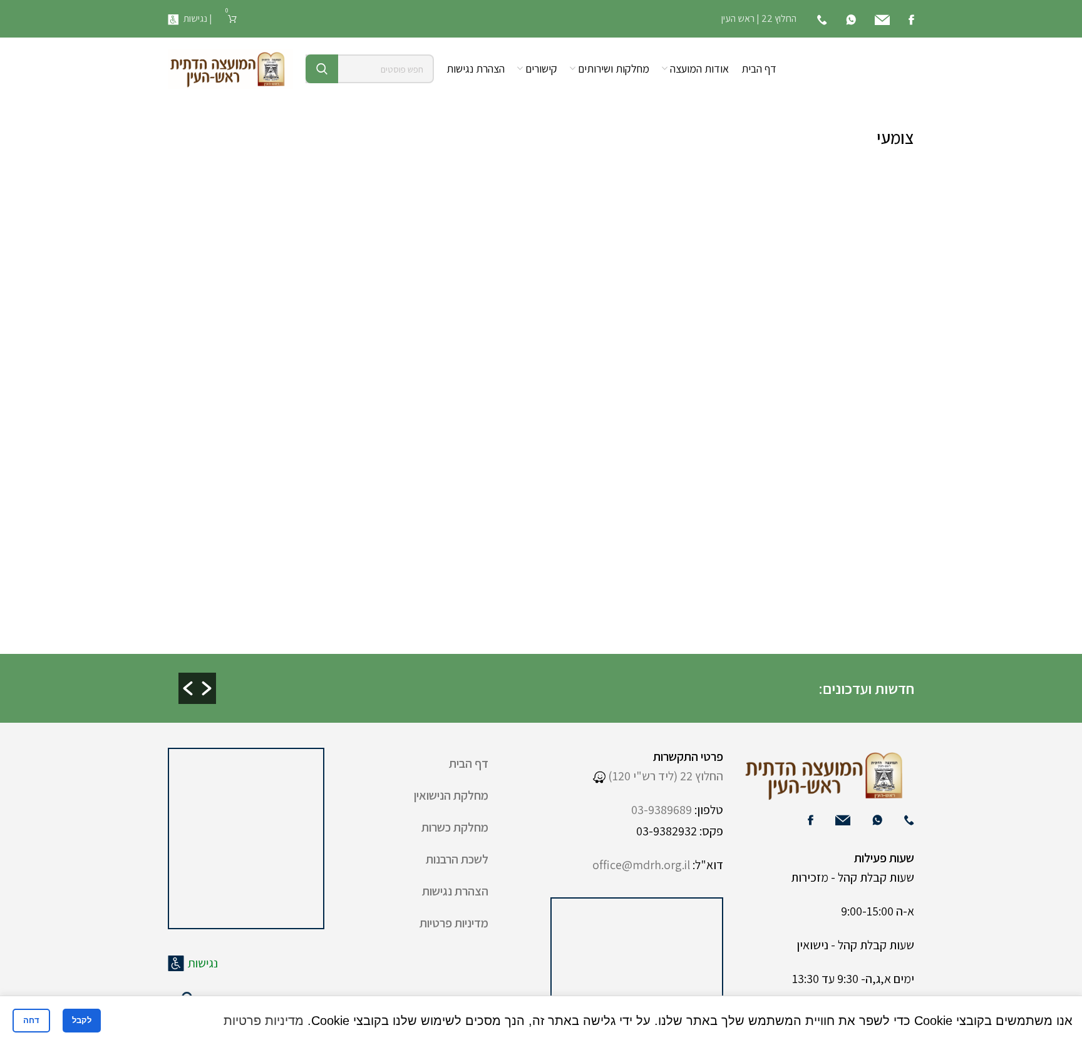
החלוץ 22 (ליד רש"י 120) (664, 776)
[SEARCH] (322, 68)
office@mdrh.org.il (641, 865)
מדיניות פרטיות (454, 923)
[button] (187, 688)
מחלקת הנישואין (451, 795)
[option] (527, 678)
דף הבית (468, 763)
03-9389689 (661, 810)
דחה (31, 1020)
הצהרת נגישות (455, 891)
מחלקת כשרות (454, 827)
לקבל (81, 1020)
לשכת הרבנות (457, 859)
